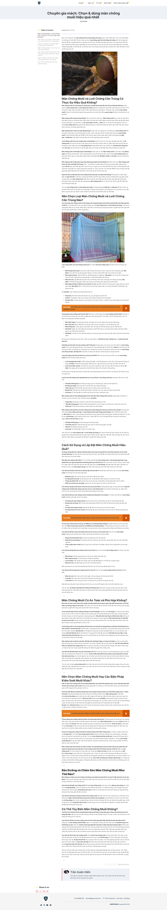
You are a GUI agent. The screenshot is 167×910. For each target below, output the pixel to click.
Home (81, 3)
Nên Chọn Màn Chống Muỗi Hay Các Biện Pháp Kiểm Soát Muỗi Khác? (48, 53)
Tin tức (98, 3)
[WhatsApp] (47, 891)
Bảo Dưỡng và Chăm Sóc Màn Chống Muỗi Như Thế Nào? (48, 58)
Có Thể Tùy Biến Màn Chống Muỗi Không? (47, 62)
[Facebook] (37, 891)
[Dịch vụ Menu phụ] (86, 3)
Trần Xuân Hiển (80, 872)
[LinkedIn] (44, 891)
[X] (40, 891)
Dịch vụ (91, 3)
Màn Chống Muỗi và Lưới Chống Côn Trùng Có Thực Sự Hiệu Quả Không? (49, 35)
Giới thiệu (107, 3)
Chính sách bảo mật (121, 3)
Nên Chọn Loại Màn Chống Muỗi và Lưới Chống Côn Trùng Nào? (49, 40)
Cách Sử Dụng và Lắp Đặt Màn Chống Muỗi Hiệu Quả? (48, 44)
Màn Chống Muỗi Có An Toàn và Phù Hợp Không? (49, 48)
